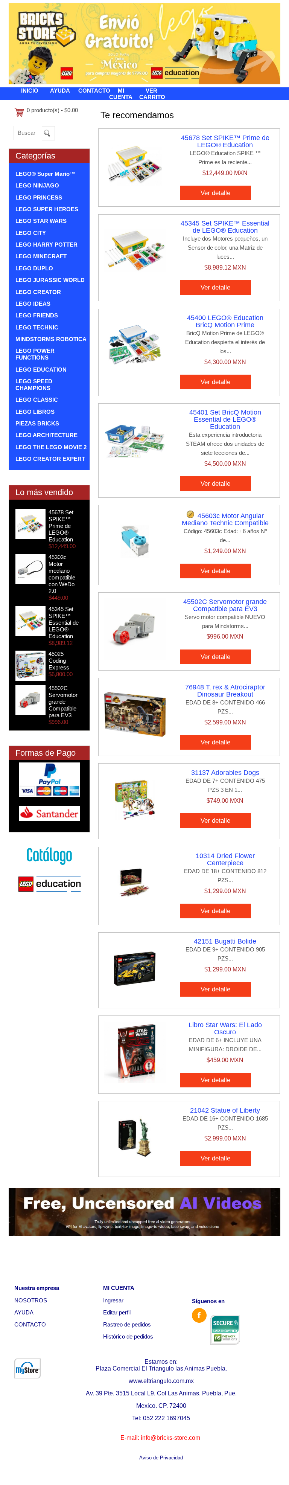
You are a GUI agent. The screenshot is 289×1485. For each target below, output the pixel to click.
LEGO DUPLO (34, 268)
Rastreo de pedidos (127, 1324)
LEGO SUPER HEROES (46, 209)
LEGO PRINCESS (38, 197)
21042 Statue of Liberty (225, 1110)
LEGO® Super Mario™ (45, 174)
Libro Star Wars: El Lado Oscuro (225, 1028)
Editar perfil (117, 1312)
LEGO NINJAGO (37, 185)
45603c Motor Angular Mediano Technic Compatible (225, 519)
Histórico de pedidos (128, 1336)
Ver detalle (215, 192)
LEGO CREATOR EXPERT (50, 459)
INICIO (29, 90)
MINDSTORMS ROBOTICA (51, 339)
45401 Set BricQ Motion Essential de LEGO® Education (225, 419)
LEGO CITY (30, 233)
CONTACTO (94, 90)
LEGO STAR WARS (41, 221)
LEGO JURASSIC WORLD (50, 280)
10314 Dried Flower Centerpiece (225, 859)
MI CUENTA (120, 93)
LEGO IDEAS (32, 303)
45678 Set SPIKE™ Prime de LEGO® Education (61, 526)
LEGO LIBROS (35, 412)
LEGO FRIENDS (36, 315)
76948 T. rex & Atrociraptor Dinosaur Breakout (225, 690)
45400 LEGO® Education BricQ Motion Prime (225, 321)
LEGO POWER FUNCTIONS (35, 354)
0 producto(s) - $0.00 (52, 110)
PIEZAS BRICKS (37, 423)
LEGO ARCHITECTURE (46, 435)
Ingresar (113, 1300)
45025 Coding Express (59, 661)
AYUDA (60, 90)
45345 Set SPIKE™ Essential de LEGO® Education (64, 622)
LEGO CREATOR (38, 292)
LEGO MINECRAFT (41, 256)
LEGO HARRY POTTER (46, 244)
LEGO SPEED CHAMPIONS (33, 384)
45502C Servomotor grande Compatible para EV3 (63, 701)
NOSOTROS (30, 1300)
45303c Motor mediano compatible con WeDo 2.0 (62, 574)
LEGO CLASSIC (36, 399)
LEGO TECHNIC (36, 327)
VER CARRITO (152, 93)
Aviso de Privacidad (161, 1458)
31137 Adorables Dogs (225, 772)
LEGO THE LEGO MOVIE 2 (51, 447)
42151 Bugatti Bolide (225, 941)
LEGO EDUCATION (41, 369)
